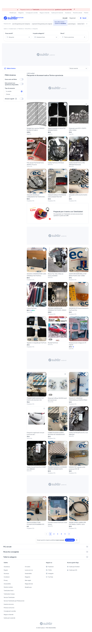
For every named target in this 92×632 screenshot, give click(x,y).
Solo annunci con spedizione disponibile (11, 83)
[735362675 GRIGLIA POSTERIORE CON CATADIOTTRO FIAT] (58, 185)
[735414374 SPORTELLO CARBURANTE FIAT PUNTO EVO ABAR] (36, 185)
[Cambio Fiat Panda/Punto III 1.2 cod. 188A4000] (79, 421)
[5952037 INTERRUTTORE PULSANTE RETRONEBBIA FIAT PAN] (36, 512)
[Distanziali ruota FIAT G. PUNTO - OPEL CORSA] (79, 118)
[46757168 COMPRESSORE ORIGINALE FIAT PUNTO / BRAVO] (58, 298)
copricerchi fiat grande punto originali (42, 24)
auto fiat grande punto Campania (21, 24)
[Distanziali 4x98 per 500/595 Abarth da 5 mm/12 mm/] (58, 388)
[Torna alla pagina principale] (14, 18)
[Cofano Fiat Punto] (36, 297)
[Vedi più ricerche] (86, 23)
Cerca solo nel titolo (11, 79)
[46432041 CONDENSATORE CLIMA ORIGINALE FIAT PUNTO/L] (36, 264)
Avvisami (71, 540)
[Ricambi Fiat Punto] (58, 330)
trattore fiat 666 (81, 24)
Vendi (84, 18)
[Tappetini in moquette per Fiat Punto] (36, 332)
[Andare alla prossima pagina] (69, 534)
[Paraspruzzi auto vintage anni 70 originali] (79, 332)
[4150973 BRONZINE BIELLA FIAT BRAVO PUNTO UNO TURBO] (79, 264)
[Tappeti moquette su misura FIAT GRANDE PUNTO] (58, 118)
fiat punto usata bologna (68, 24)
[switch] (22, 79)
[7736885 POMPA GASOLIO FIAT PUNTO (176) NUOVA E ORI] (36, 388)
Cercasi (8, 94)
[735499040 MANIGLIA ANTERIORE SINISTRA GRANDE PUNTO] (58, 457)
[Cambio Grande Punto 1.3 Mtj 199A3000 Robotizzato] (79, 151)
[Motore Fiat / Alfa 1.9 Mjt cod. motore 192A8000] (58, 263)
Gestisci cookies (8, 587)
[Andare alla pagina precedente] (46, 534)
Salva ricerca (11, 68)
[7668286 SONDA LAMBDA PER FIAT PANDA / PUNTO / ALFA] (79, 512)
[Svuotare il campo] (29, 37)
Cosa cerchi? (9, 33)
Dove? (62, 33)
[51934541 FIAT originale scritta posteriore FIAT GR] (79, 457)
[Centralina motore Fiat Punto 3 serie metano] (58, 511)
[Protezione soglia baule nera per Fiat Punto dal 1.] (36, 422)
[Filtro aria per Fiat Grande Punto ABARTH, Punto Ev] (36, 151)
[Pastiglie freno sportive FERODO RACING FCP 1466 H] (36, 118)
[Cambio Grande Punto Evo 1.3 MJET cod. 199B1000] (36, 456)
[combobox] (18, 37)
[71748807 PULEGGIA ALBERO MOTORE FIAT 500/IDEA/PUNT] (58, 422)
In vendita (8, 91)
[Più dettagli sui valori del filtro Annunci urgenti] (16, 99)
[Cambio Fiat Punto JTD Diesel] (58, 150)
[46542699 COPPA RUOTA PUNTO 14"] (79, 185)
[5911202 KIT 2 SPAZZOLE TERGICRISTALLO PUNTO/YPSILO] (79, 388)
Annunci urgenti (9, 99)
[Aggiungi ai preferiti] (44, 104)
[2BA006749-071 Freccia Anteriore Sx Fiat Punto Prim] (79, 298)
